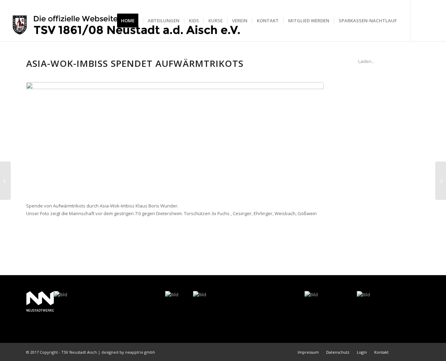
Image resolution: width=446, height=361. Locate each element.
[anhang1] (175, 138)
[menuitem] (130, 20)
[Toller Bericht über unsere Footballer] (440, 181)
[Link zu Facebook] (421, 20)
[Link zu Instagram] (431, 20)
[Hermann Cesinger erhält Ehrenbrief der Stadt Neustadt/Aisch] (5, 181)
